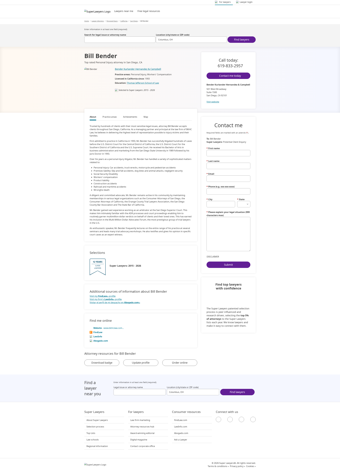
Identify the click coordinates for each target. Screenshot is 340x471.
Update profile (141, 362)
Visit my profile (103, 296)
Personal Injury (112, 21)
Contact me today (230, 75)
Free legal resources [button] (148, 11)
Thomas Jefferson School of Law (143, 82)
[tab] (93, 117)
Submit (228, 264)
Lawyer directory (98, 21)
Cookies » (251, 466)
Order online (180, 362)
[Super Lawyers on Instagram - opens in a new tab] (230, 419)
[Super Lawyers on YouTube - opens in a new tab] (241, 419)
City (209, 199)
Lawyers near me (123, 11)
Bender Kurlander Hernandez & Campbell (138, 69)
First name (213, 148)
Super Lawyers (94, 412)
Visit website (213, 101)
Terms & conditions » (218, 466)
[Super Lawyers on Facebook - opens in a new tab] (218, 419)
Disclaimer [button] (213, 256)
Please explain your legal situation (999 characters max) (228, 214)
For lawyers (136, 412)
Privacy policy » (237, 466)
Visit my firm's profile (106, 299)
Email (210, 173)
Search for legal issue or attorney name (105, 34)
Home (86, 21)
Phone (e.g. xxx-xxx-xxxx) (221, 186)
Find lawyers (241, 39)
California (124, 21)
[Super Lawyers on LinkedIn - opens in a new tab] (253, 419)
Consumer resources (186, 412)
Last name (213, 161)
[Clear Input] (152, 39)
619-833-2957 (230, 65)
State (241, 199)
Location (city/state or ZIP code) (172, 34)
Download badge (101, 362)
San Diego (134, 21)
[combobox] (119, 39)
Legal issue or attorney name (128, 387)
